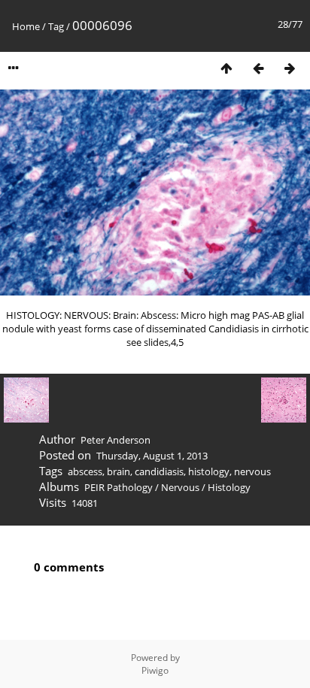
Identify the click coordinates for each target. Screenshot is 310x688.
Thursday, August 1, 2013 (152, 455)
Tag (56, 26)
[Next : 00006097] (289, 68)
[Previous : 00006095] (258, 68)
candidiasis (159, 471)
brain (118, 471)
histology (208, 471)
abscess (85, 471)
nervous (252, 471)
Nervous (180, 487)
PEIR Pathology (118, 487)
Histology (229, 487)
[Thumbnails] (226, 68)
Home (26, 26)
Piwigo (155, 670)
